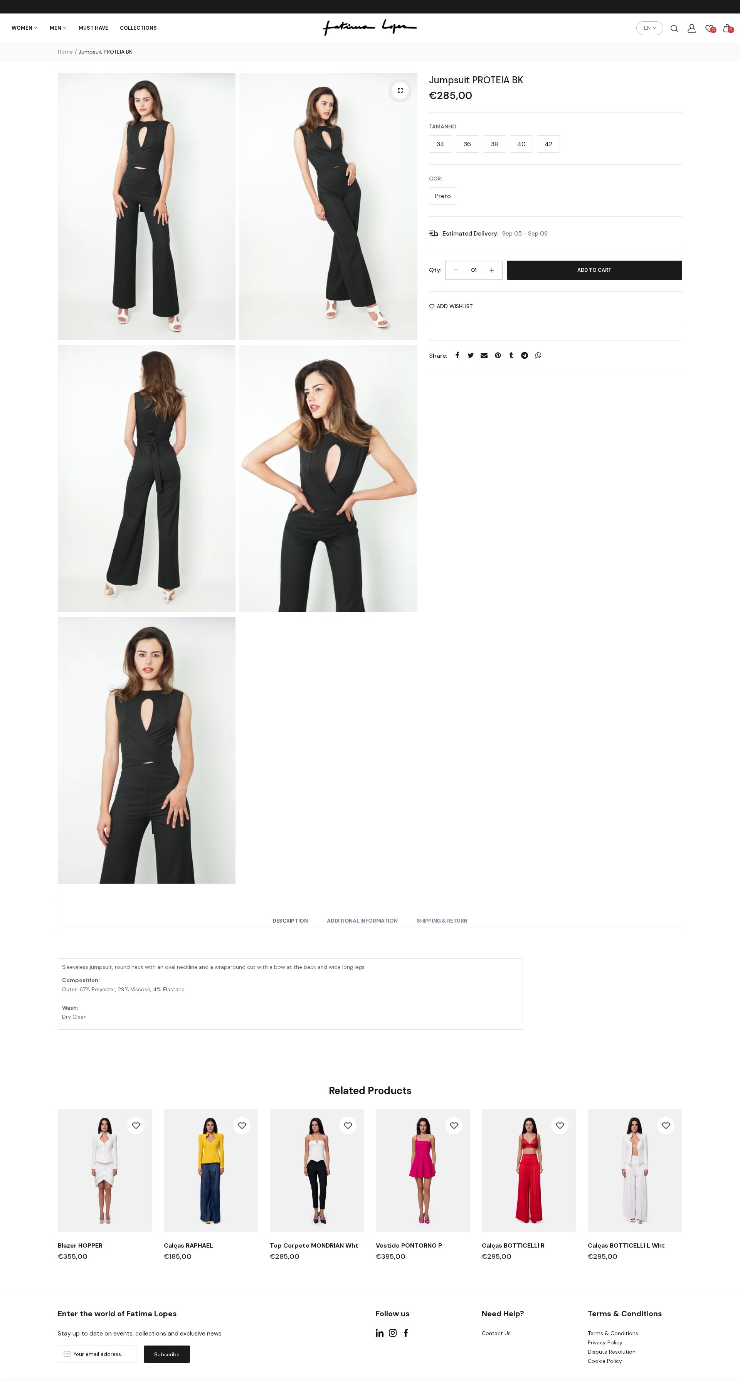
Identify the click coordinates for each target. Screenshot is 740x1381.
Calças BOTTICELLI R (513, 1245)
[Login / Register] (692, 28)
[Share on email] (484, 355)
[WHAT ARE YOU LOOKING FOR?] (674, 28)
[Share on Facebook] (457, 355)
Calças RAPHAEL (188, 1245)
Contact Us (496, 1333)
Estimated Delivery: (470, 233)
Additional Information (362, 920)
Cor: (435, 178)
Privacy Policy (605, 1342)
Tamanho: (443, 126)
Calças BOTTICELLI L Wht (626, 1245)
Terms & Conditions (613, 1333)
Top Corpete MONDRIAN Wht (314, 1245)
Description (290, 920)
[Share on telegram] (525, 355)
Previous (57, 1192)
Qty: (435, 270)
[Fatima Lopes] (370, 28)
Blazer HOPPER (80, 1245)
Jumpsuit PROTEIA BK (476, 80)
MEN (56, 28)
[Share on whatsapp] (538, 355)
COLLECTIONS (138, 28)
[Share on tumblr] (511, 355)
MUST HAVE (93, 28)
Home (65, 51)
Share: (438, 356)
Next (683, 1192)
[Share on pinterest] (498, 355)
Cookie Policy (605, 1360)
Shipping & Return (442, 920)
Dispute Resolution (612, 1351)
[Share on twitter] (471, 355)
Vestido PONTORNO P (409, 1245)
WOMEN (23, 28)
